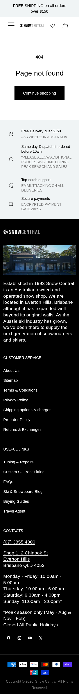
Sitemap (10, 380)
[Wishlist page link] (52, 25)
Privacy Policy (15, 400)
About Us (11, 370)
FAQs (8, 482)
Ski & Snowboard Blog (23, 491)
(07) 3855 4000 (19, 541)
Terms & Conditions (20, 390)
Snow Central (45, 681)
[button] (11, 25)
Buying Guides (16, 501)
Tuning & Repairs (18, 462)
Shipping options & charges (27, 410)
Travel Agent (14, 511)
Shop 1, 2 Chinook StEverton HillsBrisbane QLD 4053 (25, 559)
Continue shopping (39, 93)
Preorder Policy (16, 420)
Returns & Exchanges (22, 429)
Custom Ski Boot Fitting (24, 472)
